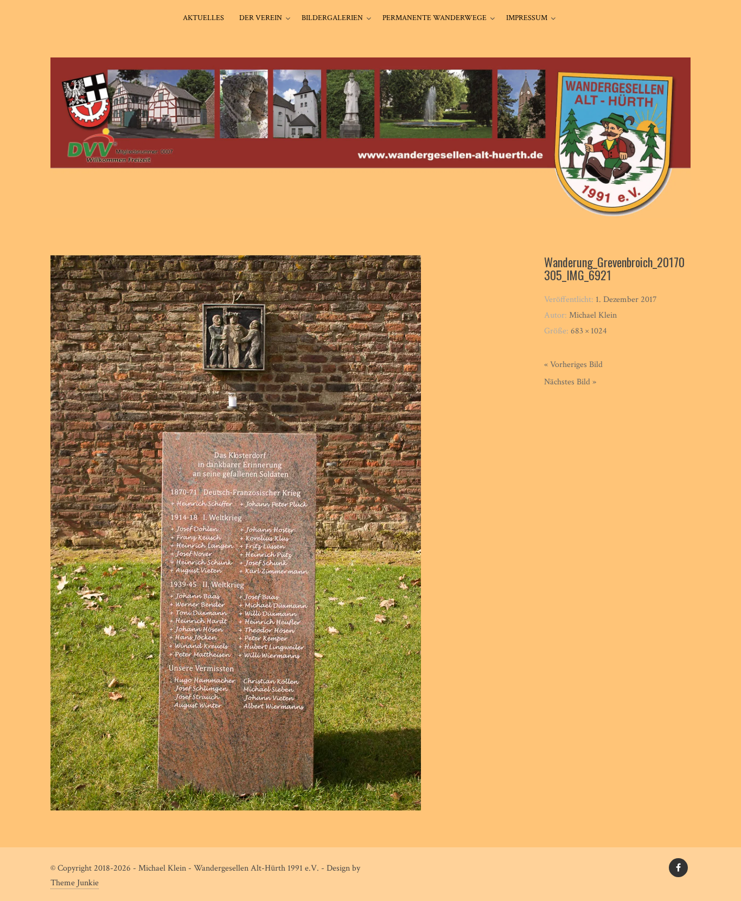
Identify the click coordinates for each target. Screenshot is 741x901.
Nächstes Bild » (570, 382)
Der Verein (260, 18)
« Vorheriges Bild (573, 364)
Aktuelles (203, 18)
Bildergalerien (332, 18)
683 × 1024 (589, 331)
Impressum (526, 18)
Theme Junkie (74, 883)
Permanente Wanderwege (434, 18)
